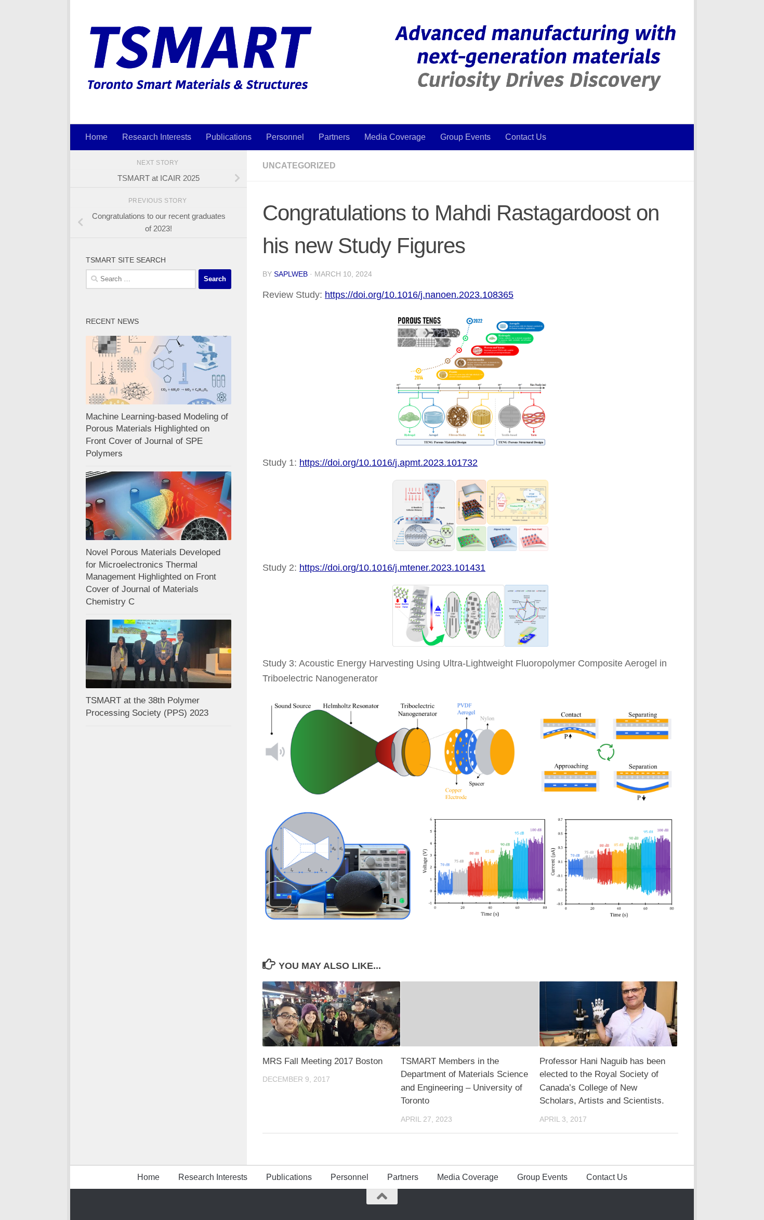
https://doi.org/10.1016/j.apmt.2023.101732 (388, 462)
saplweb (291, 274)
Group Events (465, 137)
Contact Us (525, 137)
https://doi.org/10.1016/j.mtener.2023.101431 (392, 567)
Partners (334, 137)
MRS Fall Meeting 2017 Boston (322, 1061)
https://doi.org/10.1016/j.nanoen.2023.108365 (419, 295)
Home (96, 137)
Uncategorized (299, 165)
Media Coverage (395, 137)
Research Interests (156, 137)
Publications (229, 137)
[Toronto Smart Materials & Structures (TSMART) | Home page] (382, 57)
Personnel (285, 137)
